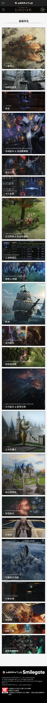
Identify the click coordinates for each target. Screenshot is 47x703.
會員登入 (42, 9)
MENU (3, 3)
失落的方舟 (23, 9)
